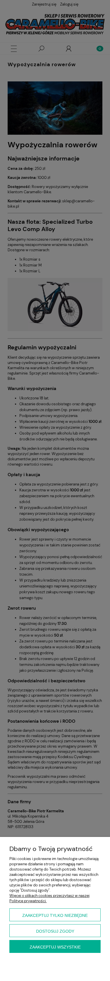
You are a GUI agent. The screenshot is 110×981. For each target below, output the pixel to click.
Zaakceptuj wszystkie (55, 947)
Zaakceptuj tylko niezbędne (55, 915)
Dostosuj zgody (55, 931)
